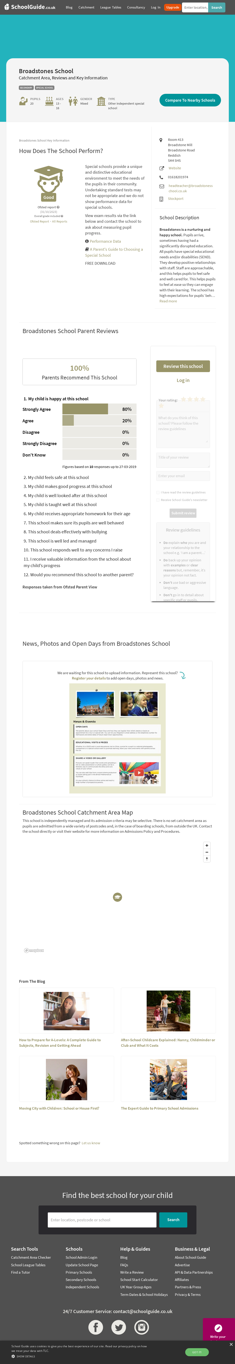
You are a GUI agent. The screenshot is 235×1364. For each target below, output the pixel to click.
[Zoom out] (207, 852)
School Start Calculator (139, 1279)
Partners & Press (188, 1286)
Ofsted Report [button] (40, 221)
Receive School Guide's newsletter (183, 500)
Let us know (91, 1143)
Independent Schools (82, 1286)
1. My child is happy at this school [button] (56, 398)
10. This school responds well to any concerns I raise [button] (73, 550)
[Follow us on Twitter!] (117, 1327)
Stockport (175, 198)
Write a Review (132, 1272)
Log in (183, 380)
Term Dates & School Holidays (144, 1294)
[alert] (117, 1352)
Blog (124, 1257)
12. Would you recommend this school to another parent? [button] (79, 574)
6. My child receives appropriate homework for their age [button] (77, 513)
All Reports (59, 221)
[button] (80, 1356)
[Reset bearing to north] (207, 858)
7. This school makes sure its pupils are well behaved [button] (74, 523)
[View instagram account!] (140, 1327)
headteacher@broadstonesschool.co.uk (191, 188)
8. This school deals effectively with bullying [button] (65, 531)
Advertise (182, 1264)
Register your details (89, 678)
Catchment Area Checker (31, 1257)
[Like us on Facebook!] (94, 1327)
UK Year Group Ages (135, 1286)
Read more (168, 300)
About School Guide (190, 1257)
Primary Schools (79, 1272)
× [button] (231, 1344)
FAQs (124, 1264)
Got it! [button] (197, 1352)
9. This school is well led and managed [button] (60, 541)
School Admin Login (81, 1257)
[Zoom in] (207, 845)
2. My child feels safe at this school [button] (56, 477)
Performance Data (105, 241)
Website (175, 168)
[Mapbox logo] (34, 950)
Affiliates (182, 1279)
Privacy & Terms (188, 1294)
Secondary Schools (81, 1279)
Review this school (183, 366)
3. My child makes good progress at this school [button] (68, 486)
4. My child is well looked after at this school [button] (65, 495)
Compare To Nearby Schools (190, 100)
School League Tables (28, 1264)
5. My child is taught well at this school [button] (60, 504)
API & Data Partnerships (194, 1272)
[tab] (79, 399)
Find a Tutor (20, 1272)
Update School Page (82, 1264)
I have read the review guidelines (182, 492)
